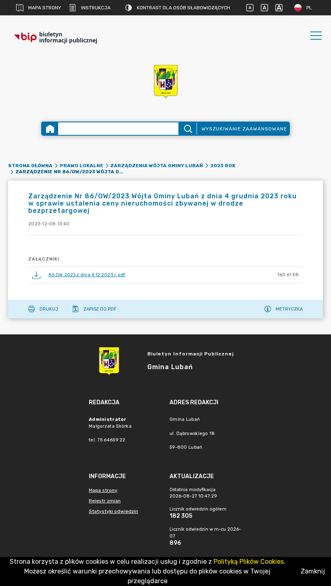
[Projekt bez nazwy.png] (165, 81)
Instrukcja (96, 8)
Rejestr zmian (105, 501)
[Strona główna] (50, 129)
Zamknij (313, 571)
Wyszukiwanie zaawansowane (244, 129)
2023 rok (222, 165)
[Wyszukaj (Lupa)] (187, 128)
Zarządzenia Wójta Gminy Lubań (156, 165)
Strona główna (30, 165)
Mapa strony (44, 8)
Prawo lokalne (81, 165)
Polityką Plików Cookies (249, 561)
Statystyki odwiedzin (113, 511)
